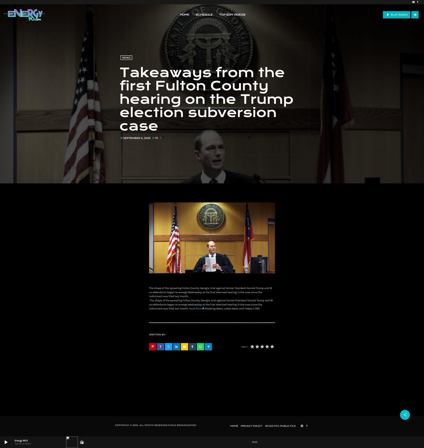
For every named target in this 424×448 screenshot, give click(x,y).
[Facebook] (417, 2)
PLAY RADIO (396, 14)
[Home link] (24, 14)
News (126, 57)
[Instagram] (413, 2)
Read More (195, 308)
